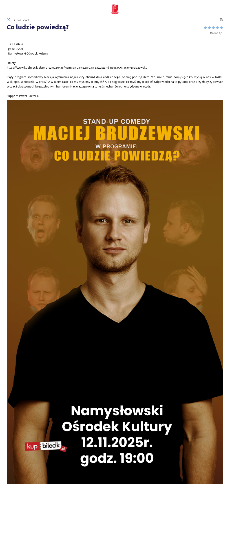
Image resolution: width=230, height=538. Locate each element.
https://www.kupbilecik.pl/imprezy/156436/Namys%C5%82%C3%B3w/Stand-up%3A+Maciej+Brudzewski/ (77, 68)
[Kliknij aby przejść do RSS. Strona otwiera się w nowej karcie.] (221, 19)
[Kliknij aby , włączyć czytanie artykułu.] (9, 37)
